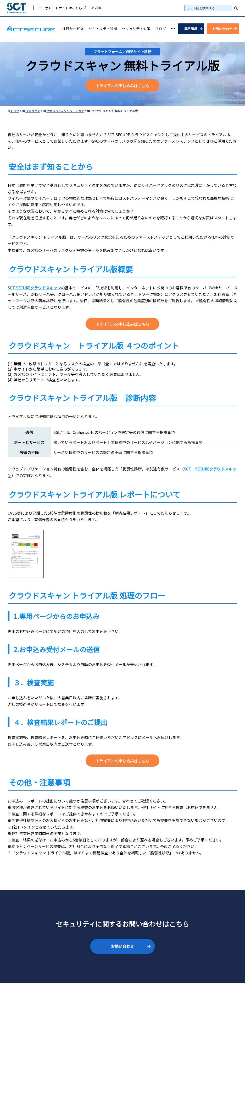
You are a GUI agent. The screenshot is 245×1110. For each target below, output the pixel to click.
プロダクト (33, 111)
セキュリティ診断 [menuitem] (103, 28)
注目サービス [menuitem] (73, 28)
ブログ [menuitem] (160, 28)
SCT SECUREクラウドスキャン (34, 288)
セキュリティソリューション (65, 111)
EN (99, 7)
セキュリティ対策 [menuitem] (136, 28)
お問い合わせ (222, 28)
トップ (15, 111)
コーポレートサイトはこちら (61, 7)
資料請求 (190, 28)
